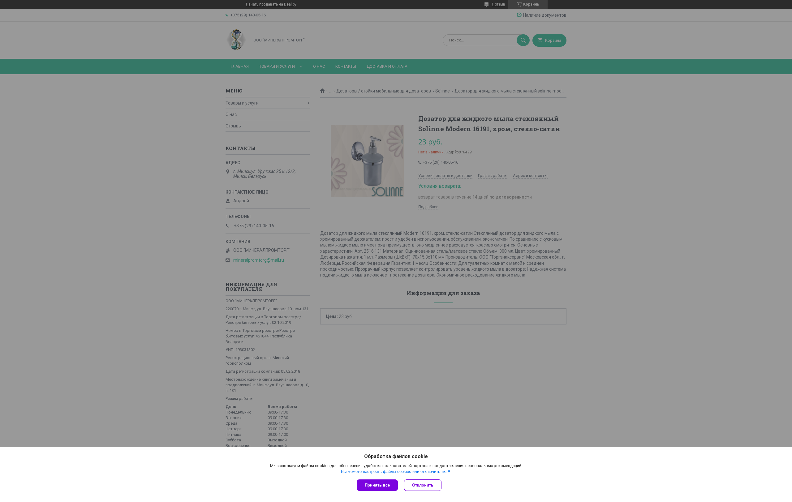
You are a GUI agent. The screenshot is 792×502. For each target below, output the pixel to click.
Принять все (377, 485)
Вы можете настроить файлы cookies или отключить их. (394, 471)
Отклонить (422, 485)
